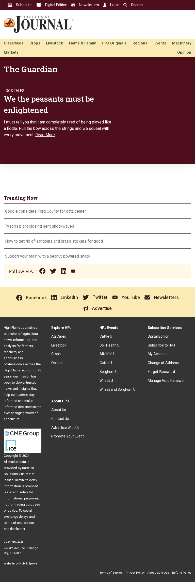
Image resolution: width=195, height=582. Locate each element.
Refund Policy (181, 572)
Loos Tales (14, 91)
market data (17, 462)
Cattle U (106, 336)
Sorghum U (109, 372)
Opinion (184, 52)
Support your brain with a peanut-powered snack (48, 256)
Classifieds (13, 43)
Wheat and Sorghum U (118, 389)
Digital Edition (158, 336)
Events (160, 43)
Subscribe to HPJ (161, 345)
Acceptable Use (158, 572)
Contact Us (60, 419)
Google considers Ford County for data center (45, 211)
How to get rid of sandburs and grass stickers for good (54, 241)
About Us (58, 410)
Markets (11, 52)
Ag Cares (58, 336)
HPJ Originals (114, 43)
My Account (157, 354)
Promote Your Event (67, 436)
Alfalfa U (107, 354)
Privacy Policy (135, 572)
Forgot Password (161, 372)
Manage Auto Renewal (166, 381)
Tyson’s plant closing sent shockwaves (39, 226)
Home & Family (82, 43)
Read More (45, 134)
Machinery (181, 43)
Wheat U (106, 381)
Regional (141, 43)
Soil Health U (110, 345)
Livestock (54, 43)
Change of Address (163, 363)
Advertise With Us (65, 428)
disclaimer (17, 529)
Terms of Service (111, 572)
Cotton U (106, 363)
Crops (34, 43)
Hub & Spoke (28, 563)
